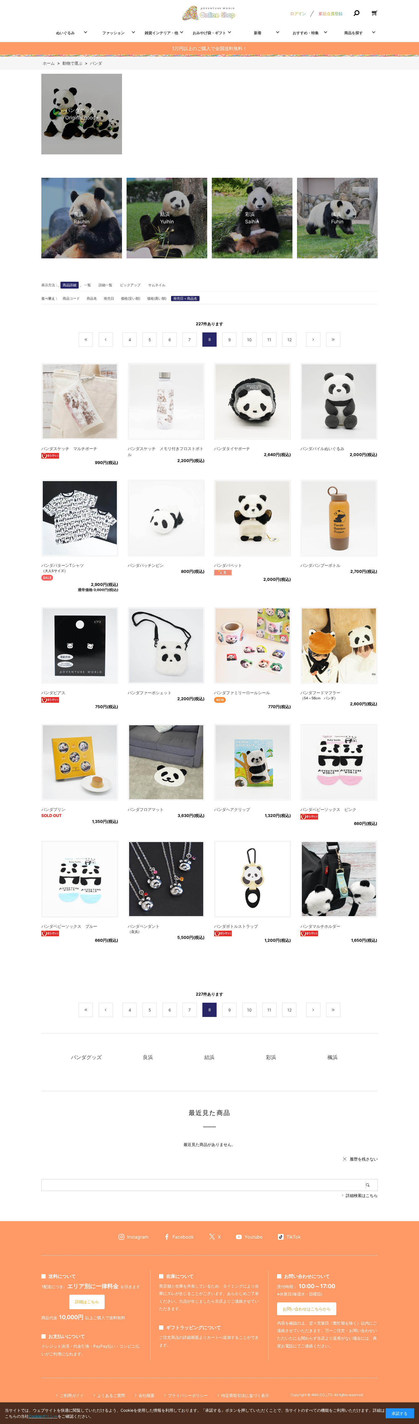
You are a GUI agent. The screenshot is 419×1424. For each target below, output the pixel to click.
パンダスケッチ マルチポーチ (69, 448)
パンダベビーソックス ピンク (328, 809)
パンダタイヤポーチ (232, 448)
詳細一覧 (105, 285)
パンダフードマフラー (320, 692)
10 (249, 339)
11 (269, 339)
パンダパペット (228, 565)
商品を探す (353, 32)
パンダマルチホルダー (320, 926)
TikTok (293, 1237)
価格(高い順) (156, 298)
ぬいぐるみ (65, 32)
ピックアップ (130, 285)
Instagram (138, 1237)
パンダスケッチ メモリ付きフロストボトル (166, 451)
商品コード (71, 298)
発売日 (109, 298)
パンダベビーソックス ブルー (69, 926)
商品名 (92, 298)
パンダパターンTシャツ (62, 565)
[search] (371, 1185)
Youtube (254, 1237)
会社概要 (146, 1395)
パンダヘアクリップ (232, 809)
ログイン (298, 13)
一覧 (87, 285)
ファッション (113, 32)
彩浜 (271, 1057)
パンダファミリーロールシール (242, 692)
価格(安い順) (130, 298)
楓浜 (333, 1057)
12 (289, 339)
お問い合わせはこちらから (307, 1308)
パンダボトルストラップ (236, 926)
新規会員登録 (331, 13)
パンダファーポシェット (150, 692)
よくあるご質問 (111, 1395)
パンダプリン (53, 809)
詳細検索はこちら (362, 1195)
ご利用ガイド (72, 1395)
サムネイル (156, 285)
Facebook (183, 1237)
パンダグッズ (86, 1057)
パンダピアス (53, 692)
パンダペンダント (144, 926)
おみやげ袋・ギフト (209, 32)
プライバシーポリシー (188, 1395)
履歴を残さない (364, 1159)
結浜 (209, 1057)
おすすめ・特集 (306, 32)
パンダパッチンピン (146, 565)
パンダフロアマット (146, 809)
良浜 (148, 1057)
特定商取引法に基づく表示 (245, 1395)
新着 (257, 32)
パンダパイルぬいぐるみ (322, 448)
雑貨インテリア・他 (161, 32)
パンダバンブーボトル (320, 565)
